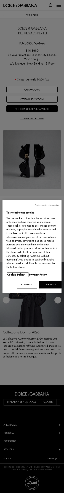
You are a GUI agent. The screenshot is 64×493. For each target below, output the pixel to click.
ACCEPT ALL (51, 284)
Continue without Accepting (47, 205)
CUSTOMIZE (26, 284)
